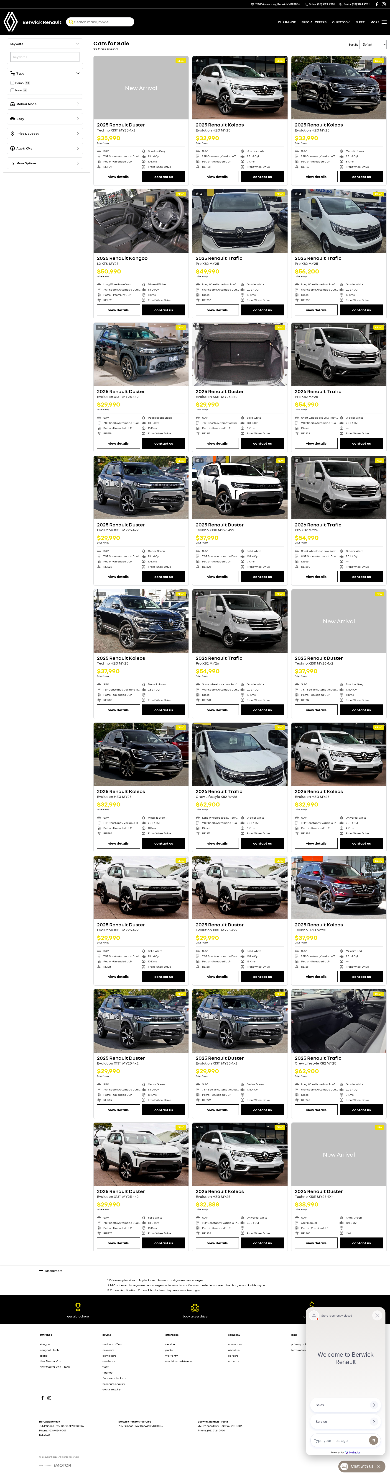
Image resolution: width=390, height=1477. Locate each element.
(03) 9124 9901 (57, 1430)
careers (233, 1355)
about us (234, 1350)
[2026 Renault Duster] (338, 1154)
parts (169, 1350)
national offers (112, 1344)
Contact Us (163, 176)
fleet (360, 22)
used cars (108, 1361)
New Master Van (50, 1361)
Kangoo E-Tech (49, 1350)
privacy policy (300, 1344)
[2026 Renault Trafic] (338, 354)
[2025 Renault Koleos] (239, 87)
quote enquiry (111, 1389)
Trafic (44, 1355)
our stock (341, 22)
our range (287, 22)
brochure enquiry (113, 1384)
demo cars (109, 1355)
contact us (235, 1344)
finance (107, 1372)
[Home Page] (10, 22)
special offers (313, 22)
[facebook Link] (377, 4)
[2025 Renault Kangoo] (141, 221)
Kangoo (45, 1344)
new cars (108, 1350)
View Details (118, 176)
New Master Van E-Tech (55, 1367)
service (170, 1344)
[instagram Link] (384, 4)
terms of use (299, 1350)
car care (233, 1361)
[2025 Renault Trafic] (239, 221)
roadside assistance (178, 1361)
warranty (171, 1355)
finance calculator (114, 1378)
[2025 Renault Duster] (141, 87)
